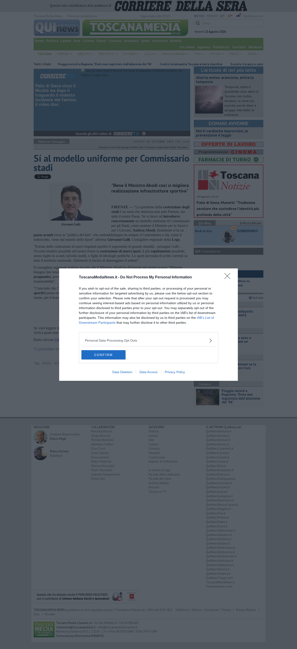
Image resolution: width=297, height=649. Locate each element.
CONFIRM (103, 355)
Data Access (148, 372)
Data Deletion (122, 372)
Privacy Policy (175, 372)
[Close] (228, 277)
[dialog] (148, 324)
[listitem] (148, 340)
